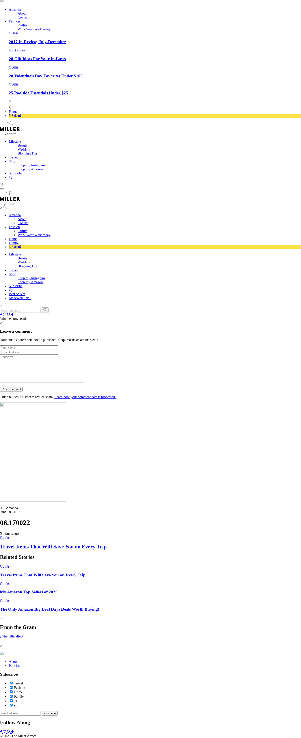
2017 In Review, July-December (37, 41)
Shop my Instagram (31, 278)
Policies (14, 665)
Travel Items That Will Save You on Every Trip (53, 547)
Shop (12, 274)
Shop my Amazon (30, 282)
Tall (16, 701)
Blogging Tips (27, 266)
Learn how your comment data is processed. (85, 397)
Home (13, 239)
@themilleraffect (11, 636)
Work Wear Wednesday (34, 235)
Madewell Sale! (20, 298)
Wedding (24, 262)
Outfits (13, 33)
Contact (23, 223)
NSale (13, 247)
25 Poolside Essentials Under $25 (38, 93)
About (22, 219)
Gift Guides (17, 50)
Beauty (23, 258)
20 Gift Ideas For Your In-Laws (37, 58)
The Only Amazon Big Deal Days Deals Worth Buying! (49, 609)
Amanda (15, 215)
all (15, 705)
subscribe (49, 713)
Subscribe (15, 286)
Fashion (14, 227)
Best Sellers (17, 294)
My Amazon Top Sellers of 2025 (29, 592)
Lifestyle (15, 254)
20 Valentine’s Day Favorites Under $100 (46, 76)
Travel (13, 270)
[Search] (45, 310)
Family (14, 243)
